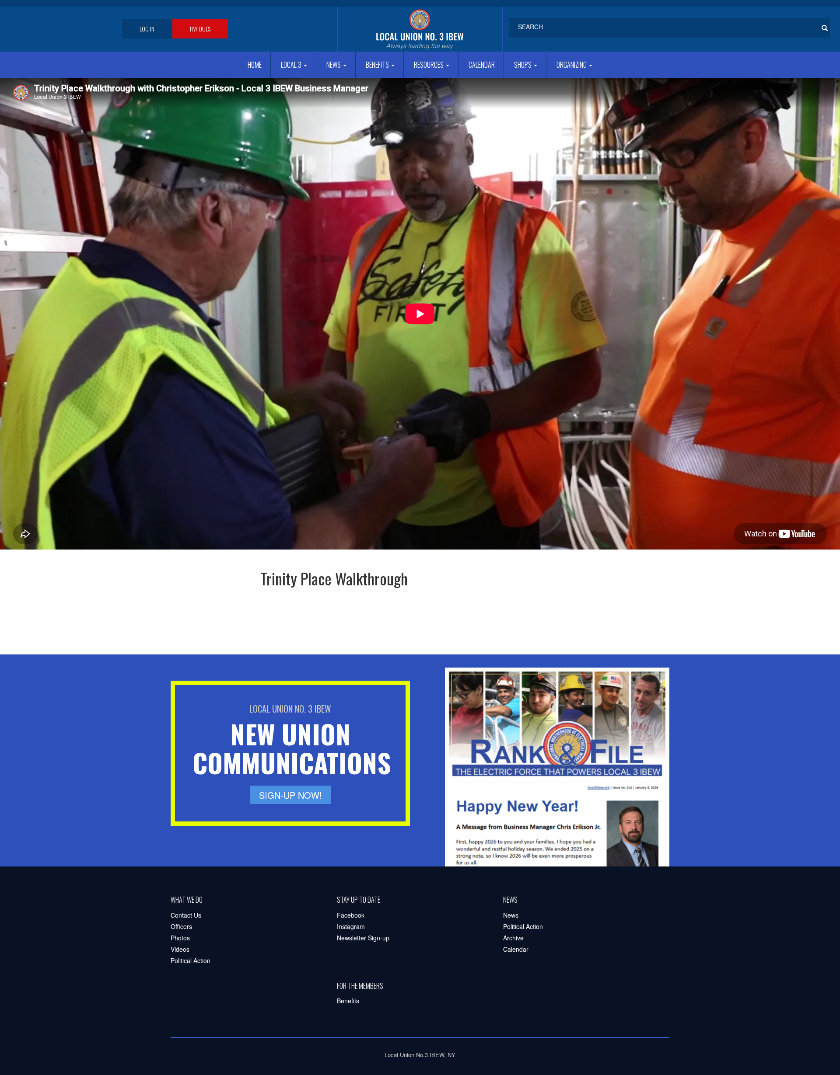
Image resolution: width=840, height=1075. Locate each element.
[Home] (420, 29)
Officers (181, 926)
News (334, 64)
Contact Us (186, 915)
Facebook (350, 915)
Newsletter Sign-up (363, 937)
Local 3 (292, 64)
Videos (180, 949)
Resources (429, 64)
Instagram (351, 926)
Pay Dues (200, 28)
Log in (147, 28)
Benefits (378, 64)
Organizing (572, 64)
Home (255, 64)
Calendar (482, 64)
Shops (523, 64)
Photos (180, 937)
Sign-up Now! (290, 795)
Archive (513, 937)
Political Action (190, 960)
